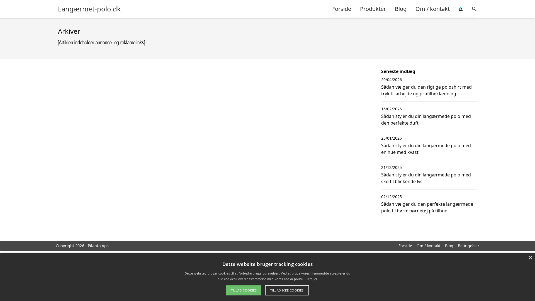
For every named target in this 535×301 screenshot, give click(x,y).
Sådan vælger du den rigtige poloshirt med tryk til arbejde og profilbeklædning (426, 90)
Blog (401, 9)
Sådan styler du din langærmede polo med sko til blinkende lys (426, 178)
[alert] (267, 277)
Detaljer (311, 279)
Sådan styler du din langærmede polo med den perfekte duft (426, 119)
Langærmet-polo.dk (89, 8)
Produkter (373, 9)
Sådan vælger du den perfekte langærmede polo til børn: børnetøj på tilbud (427, 207)
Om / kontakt (432, 9)
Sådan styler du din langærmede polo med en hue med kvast (426, 148)
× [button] (530, 258)
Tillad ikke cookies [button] (287, 290)
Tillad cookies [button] (244, 290)
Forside (341, 9)
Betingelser (468, 245)
